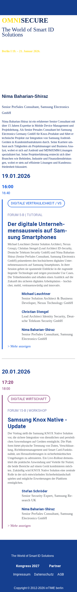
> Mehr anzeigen (19, 346)
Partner (55, 566)
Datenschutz (44, 574)
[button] (69, 8)
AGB (60, 574)
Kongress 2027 (27, 566)
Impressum (21, 574)
